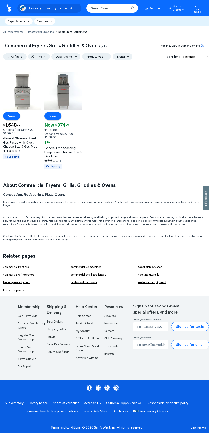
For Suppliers (26, 366)
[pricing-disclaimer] (202, 45)
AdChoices (120, 411)
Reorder (154, 8)
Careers (109, 331)
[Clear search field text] (123, 8)
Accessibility (92, 403)
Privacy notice (38, 403)
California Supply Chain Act (124, 403)
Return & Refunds (58, 352)
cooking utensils (148, 274)
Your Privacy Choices (154, 411)
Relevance (188, 56)
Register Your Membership (26, 337)
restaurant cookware (84, 282)
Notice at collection (66, 403)
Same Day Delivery (58, 344)
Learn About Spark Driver (88, 348)
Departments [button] (16, 21)
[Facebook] (89, 387)
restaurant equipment (152, 282)
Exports (109, 353)
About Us (110, 316)
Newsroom (111, 323)
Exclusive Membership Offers (32, 325)
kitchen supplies (13, 290)
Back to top (199, 428)
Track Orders (55, 321)
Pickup (51, 336)
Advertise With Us (87, 358)
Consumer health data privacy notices (52, 411)
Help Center (83, 316)
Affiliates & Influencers (90, 338)
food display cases (150, 267)
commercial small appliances (88, 274)
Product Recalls (85, 323)
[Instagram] (98, 387)
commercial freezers (16, 267)
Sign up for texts (190, 326)
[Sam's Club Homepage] (8, 8)
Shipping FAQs (56, 329)
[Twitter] (107, 387)
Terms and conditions (66, 427)
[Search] (132, 8)
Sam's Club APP (27, 359)
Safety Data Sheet (96, 411)
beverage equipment (16, 282)
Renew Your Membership (26, 349)
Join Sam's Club (28, 316)
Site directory (14, 403)
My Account (83, 331)
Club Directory (113, 338)
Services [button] (42, 21)
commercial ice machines (86, 267)
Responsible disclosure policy (168, 403)
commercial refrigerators (18, 274)
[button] (177, 8)
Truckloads (111, 346)
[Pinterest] (116, 387)
